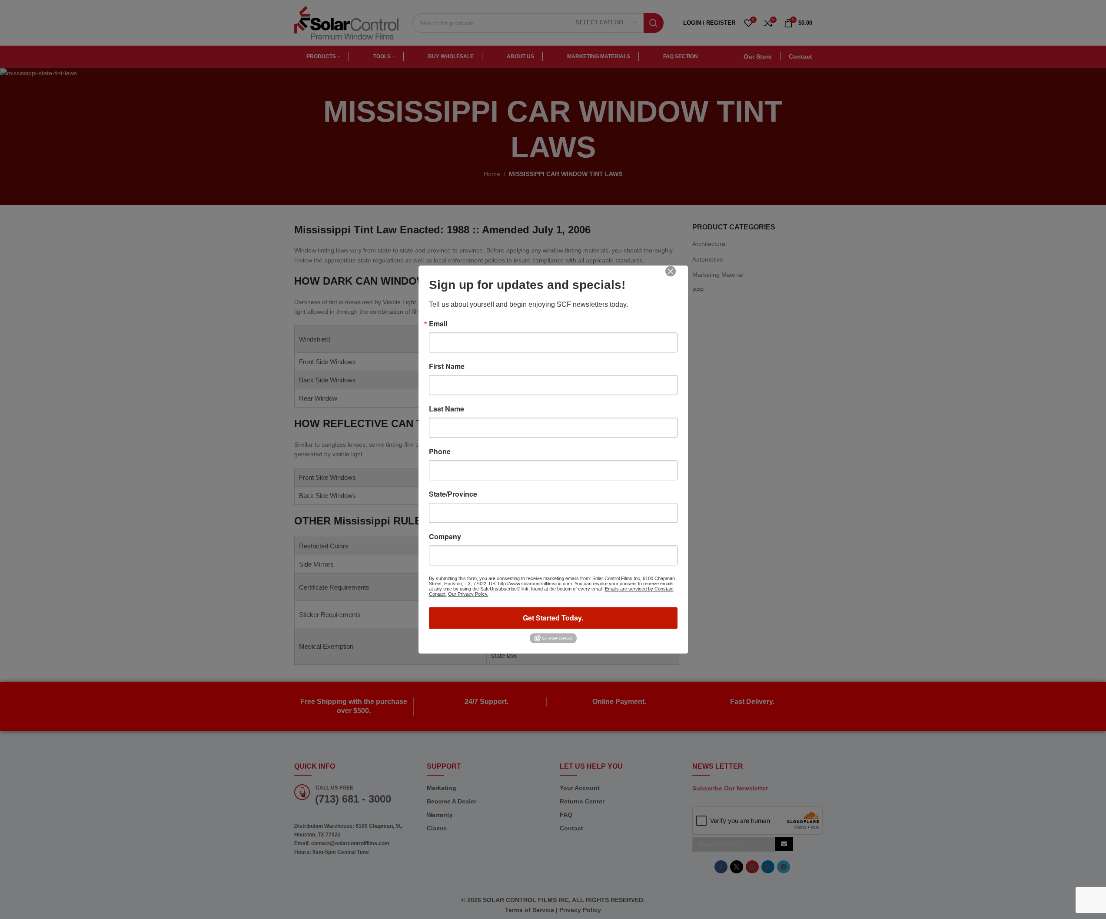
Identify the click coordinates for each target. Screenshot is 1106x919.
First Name (447, 366)
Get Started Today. (553, 618)
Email (438, 323)
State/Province (453, 494)
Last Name (446, 408)
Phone (440, 451)
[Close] (676, 277)
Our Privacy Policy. (468, 594)
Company (445, 536)
